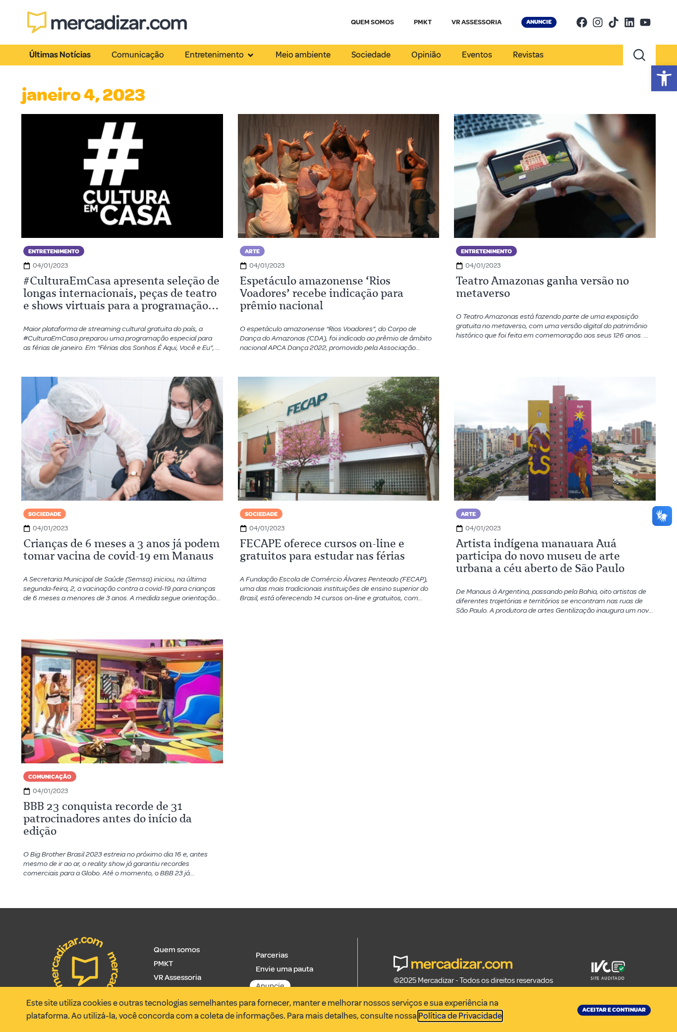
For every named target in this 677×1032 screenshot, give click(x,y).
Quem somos (177, 950)
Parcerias (272, 955)
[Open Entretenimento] (250, 55)
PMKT (423, 22)
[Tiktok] (613, 22)
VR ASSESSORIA (476, 22)
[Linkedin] (629, 22)
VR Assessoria (177, 977)
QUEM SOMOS (372, 22)
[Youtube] (645, 22)
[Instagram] (597, 22)
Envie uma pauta (284, 969)
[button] (664, 78)
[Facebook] (581, 22)
